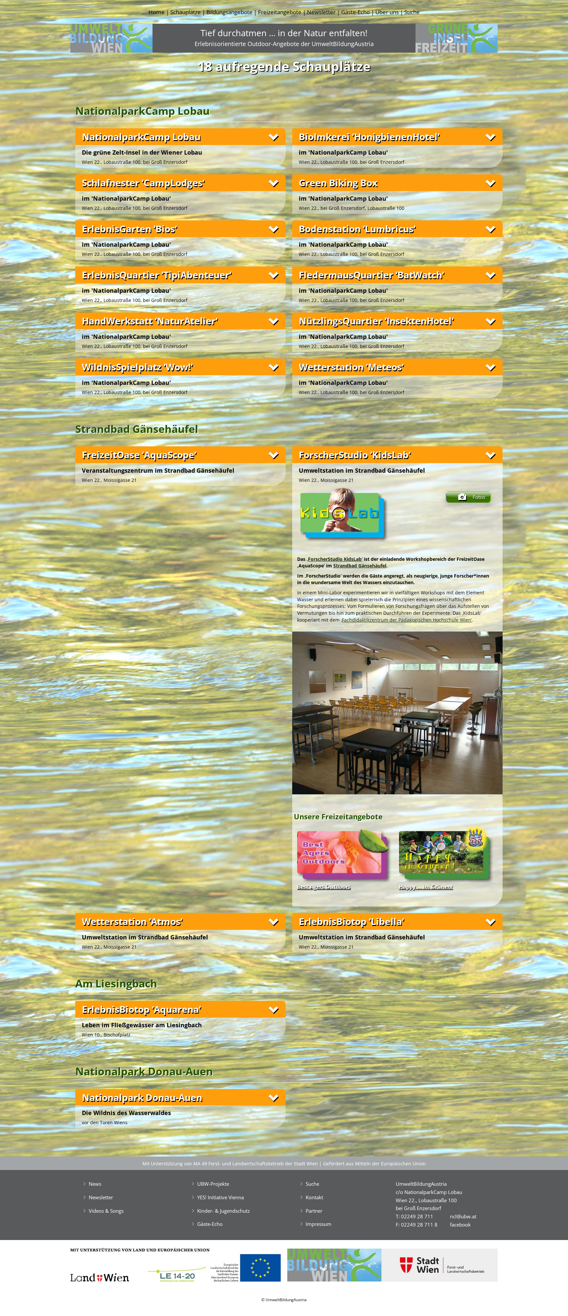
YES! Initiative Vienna (220, 1197)
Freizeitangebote (279, 12)
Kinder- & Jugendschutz (223, 1210)
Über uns (387, 12)
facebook (460, 1224)
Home (157, 12)
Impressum (318, 1224)
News (95, 1183)
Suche (412, 12)
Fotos (479, 497)
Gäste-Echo (355, 12)
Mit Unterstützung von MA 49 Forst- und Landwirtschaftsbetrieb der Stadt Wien (230, 1163)
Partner (314, 1210)
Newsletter (321, 12)
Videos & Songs (106, 1210)
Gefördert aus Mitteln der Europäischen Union (374, 1163)
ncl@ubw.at (463, 1216)
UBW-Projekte (213, 1183)
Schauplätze (185, 12)
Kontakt (314, 1197)
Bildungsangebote (229, 12)
